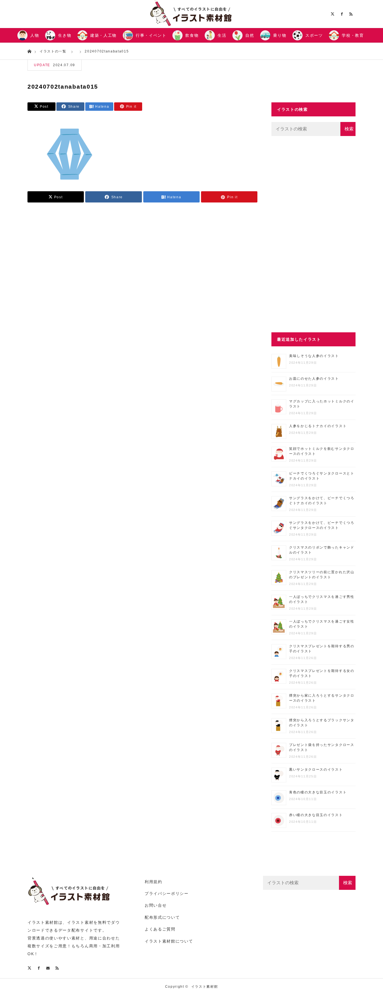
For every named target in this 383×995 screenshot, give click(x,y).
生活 (222, 35)
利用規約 (153, 881)
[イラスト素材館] (69, 908)
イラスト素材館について (169, 941)
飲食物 (192, 35)
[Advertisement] (313, 234)
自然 (249, 35)
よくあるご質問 (160, 929)
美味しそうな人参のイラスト (314, 356)
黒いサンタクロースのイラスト (316, 769)
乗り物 (279, 35)
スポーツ (314, 35)
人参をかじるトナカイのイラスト (318, 426)
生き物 (64, 35)
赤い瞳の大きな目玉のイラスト (316, 815)
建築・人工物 (103, 35)
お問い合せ (156, 905)
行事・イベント (151, 35)
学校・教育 (353, 35)
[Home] (29, 51)
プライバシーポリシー (167, 893)
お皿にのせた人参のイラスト (314, 379)
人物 (34, 35)
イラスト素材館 (204, 987)
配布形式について (162, 917)
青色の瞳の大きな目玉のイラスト (318, 792)
